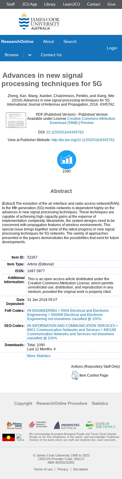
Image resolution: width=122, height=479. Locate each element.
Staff (11, 4)
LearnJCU (71, 4)
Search (70, 41)
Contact (93, 4)
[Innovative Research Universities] (37, 425)
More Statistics (39, 356)
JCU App (29, 4)
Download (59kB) (64, 123)
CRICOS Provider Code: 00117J (61, 459)
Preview (87, 123)
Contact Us (51, 54)
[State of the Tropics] (100, 425)
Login (112, 48)
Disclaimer (80, 469)
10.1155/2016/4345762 (65, 132)
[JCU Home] (39, 20)
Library (50, 4)
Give (111, 4)
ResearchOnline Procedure (61, 403)
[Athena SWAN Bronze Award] (14, 425)
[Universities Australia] (66, 425)
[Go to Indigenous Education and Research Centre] (8, 437)
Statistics (100, 403)
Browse (12, 54)
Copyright (23, 403)
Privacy (62, 469)
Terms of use (43, 469)
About (48, 41)
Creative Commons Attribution (91, 119)
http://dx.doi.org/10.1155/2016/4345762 (83, 140)
